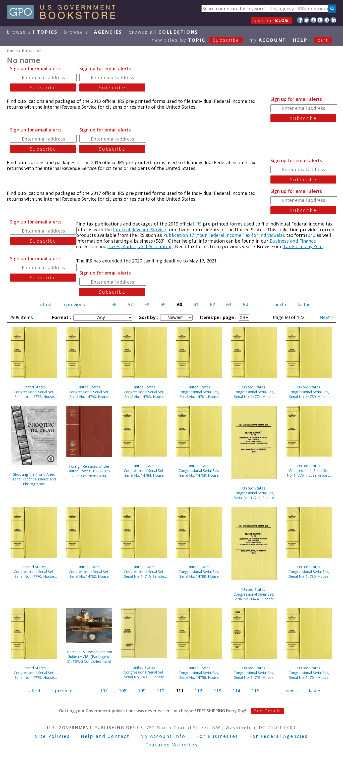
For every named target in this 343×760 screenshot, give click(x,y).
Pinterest (327, 20)
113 (217, 691)
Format (61, 317)
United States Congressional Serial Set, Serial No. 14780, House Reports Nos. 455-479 (309, 392)
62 (212, 304)
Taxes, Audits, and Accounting (140, 246)
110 (160, 691)
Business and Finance (293, 241)
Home (12, 50)
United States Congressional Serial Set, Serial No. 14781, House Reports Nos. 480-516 (199, 392)
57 (130, 304)
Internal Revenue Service (139, 230)
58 (146, 304)
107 (103, 691)
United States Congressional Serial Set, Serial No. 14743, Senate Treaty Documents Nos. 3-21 (254, 594)
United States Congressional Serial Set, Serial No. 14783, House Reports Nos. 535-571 (144, 392)
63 (228, 304)
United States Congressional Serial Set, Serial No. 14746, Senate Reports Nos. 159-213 (144, 571)
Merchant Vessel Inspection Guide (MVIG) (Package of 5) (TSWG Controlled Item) (89, 656)
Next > (327, 317)
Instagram (313, 20)
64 (245, 304)
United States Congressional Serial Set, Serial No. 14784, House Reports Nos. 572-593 (144, 470)
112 (198, 691)
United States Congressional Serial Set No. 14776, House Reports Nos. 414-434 (309, 470)
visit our (271, 20)
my (267, 40)
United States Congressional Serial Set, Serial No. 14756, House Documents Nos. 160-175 (199, 672)
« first (45, 304)
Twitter (307, 20)
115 (255, 691)
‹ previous (74, 304)
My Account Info (163, 736)
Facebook (300, 20)
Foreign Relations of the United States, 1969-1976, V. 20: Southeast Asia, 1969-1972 (89, 471)
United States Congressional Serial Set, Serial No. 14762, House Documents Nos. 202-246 (89, 571)
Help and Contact (105, 736)
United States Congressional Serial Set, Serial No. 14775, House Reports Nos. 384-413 (34, 392)
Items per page (217, 317)
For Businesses (217, 736)
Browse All (32, 32)
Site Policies (52, 736)
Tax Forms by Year (303, 246)
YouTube (320, 20)
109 (141, 691)
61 (195, 304)
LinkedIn (333, 20)
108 (122, 691)
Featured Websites (171, 745)
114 (236, 691)
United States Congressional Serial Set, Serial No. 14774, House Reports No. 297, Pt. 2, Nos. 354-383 (254, 392)
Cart (323, 40)
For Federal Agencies (278, 736)
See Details (267, 710)
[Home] (63, 17)
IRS (198, 224)
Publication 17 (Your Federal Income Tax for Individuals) (223, 235)
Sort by (148, 317)
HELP (300, 40)
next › (280, 304)
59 (162, 304)
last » (303, 304)
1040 (310, 235)
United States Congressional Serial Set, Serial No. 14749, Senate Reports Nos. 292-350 (254, 493)
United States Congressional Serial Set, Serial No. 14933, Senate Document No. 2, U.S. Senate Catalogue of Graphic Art (144, 672)
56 (113, 304)
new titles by (195, 40)
